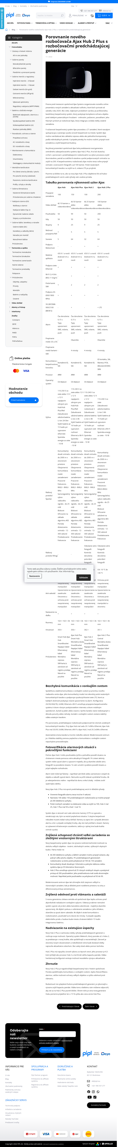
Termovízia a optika (20, 248)
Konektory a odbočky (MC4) (23, 231)
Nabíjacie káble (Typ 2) (21, 210)
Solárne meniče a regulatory (23, 76)
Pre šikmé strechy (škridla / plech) (26, 172)
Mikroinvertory (18, 98)
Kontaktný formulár (98, 1105)
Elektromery (17, 155)
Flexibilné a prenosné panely (24, 72)
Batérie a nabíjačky (20, 294)
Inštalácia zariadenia (13, 1109)
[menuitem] (10, 23)
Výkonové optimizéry (21, 102)
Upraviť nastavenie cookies (53, 1144)
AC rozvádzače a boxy (21, 142)
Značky (14, 316)
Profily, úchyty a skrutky (22, 184)
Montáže (16, 290)
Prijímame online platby (67, 1079)
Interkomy (16, 311)
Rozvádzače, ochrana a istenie (24, 133)
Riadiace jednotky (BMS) (22, 129)
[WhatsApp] (98, 1091)
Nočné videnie (17, 265)
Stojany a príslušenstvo (22, 218)
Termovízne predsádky (21, 269)
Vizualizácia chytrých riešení (13, 1114)
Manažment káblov (20, 239)
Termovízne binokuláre (21, 256)
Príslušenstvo (17, 244)
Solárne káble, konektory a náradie (25, 222)
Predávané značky (12, 1122)
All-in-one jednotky (20, 55)
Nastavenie (34, 576)
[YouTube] (89, 1097)
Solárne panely (18, 60)
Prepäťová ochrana (20, 138)
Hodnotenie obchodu (66, 1082)
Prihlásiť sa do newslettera (51, 1050)
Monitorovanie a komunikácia (23, 150)
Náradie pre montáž (20, 235)
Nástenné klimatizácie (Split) (24, 193)
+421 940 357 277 (98, 1086)
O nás (7, 6)
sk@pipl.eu (96, 1081)
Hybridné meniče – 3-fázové (23, 81)
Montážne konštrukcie (20, 167)
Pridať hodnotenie (18, 400)
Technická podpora (12, 1106)
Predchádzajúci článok (70, 1006)
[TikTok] (95, 1097)
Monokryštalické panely (22, 64)
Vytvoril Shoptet (89, 1144)
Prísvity (15, 286)
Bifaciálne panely (19, 68)
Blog (15, 6)
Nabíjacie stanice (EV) (20, 201)
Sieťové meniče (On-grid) (22, 89)
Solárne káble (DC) (20, 227)
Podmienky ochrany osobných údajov (12, 1091)
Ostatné (16, 299)
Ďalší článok (89, 1006)
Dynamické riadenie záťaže (23, 214)
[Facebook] (88, 1091)
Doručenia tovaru (64, 1075)
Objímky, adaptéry (20, 282)
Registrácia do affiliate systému (40, 1086)
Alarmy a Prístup (18, 307)
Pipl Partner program (39, 1075)
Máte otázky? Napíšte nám (68, 1086)
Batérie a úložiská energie (22, 110)
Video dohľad (17, 303)
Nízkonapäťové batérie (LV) (23, 125)
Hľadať (62, 15)
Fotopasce (16, 273)
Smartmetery (18, 159)
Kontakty (23, 6)
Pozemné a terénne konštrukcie (25, 180)
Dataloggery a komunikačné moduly (26, 163)
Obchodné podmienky (38, 6)
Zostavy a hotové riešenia (22, 51)
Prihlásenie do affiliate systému (40, 1080)
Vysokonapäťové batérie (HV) (24, 121)
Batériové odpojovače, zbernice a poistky (25, 116)
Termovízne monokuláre (21, 252)
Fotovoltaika (17, 47)
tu (73, 571)
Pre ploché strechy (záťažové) (24, 176)
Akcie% (15, 43)
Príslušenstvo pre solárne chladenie (27, 197)
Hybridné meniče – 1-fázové (23, 85)
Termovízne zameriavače (21, 261)
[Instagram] (93, 1091)
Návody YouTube (11, 1119)
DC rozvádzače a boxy (21, 146)
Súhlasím (83, 577)
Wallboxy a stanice (20, 205)
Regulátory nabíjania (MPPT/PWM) (26, 106)
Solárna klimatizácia (20, 189)
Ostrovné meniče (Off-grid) (23, 93)
